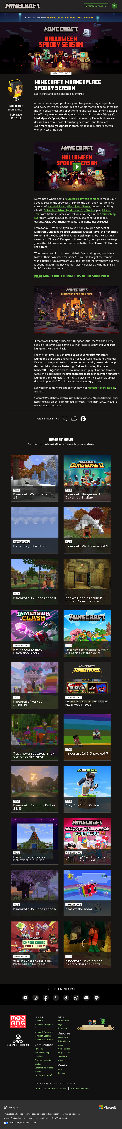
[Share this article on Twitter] (64, 418)
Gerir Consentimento (79, 1088)
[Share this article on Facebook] (83, 418)
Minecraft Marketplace (101, 387)
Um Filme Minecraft (43, 1075)
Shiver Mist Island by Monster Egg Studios (69, 210)
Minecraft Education (44, 1039)
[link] (25, 997)
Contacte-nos (64, 1060)
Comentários (64, 1048)
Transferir (62, 1056)
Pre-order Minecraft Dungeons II (70, 17)
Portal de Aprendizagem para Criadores (43, 1052)
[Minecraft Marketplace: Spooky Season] (76, 166)
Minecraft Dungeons (44, 1032)
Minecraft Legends (43, 1035)
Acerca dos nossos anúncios (36, 1118)
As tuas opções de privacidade (22, 1122)
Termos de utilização (71, 1114)
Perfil (60, 1069)
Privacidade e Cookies (13, 1114)
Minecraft (39, 1020)
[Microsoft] (107, 1107)
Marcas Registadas (12, 1118)
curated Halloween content (82, 199)
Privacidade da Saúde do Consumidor (42, 1114)
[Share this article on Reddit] (74, 418)
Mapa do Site (64, 1052)
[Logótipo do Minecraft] (22, 6)
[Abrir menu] (114, 6)
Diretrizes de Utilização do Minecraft (51, 1088)
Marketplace (63, 1020)
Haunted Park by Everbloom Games (68, 206)
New (71, 276)
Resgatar (62, 1073)
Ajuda (60, 1045)
